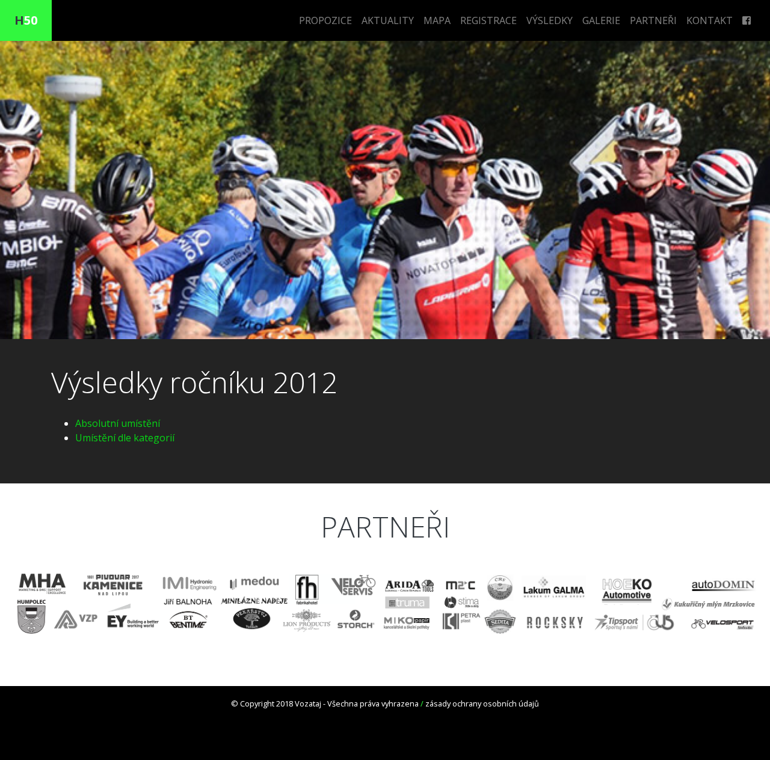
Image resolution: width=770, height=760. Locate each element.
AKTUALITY (388, 20)
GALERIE (601, 20)
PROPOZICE (325, 20)
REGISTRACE (488, 20)
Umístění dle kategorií (124, 437)
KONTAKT (709, 20)
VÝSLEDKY (549, 20)
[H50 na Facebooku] (747, 20)
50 (25, 20)
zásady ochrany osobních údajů (482, 703)
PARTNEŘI (653, 20)
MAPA (437, 20)
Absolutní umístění (117, 423)
